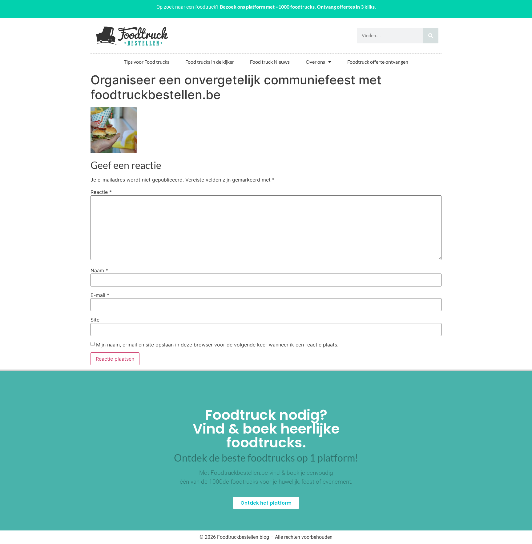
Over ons (315, 62)
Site (95, 319)
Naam (99, 270)
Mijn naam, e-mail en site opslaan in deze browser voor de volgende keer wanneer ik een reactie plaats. (217, 344)
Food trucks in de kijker (209, 62)
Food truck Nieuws (270, 62)
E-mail (100, 295)
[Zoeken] (430, 35)
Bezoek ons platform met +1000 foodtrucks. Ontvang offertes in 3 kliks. (298, 7)
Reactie (101, 192)
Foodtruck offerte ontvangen (377, 62)
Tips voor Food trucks (146, 62)
